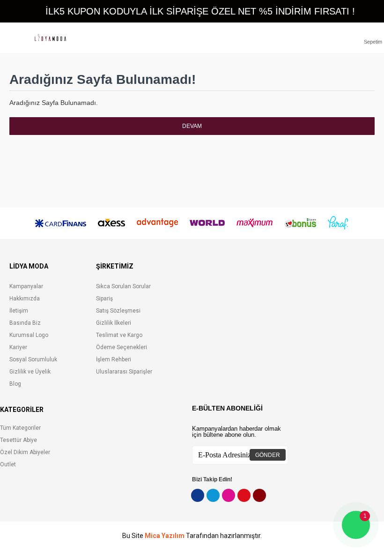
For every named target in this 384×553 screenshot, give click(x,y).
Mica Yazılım (165, 535)
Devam (192, 126)
